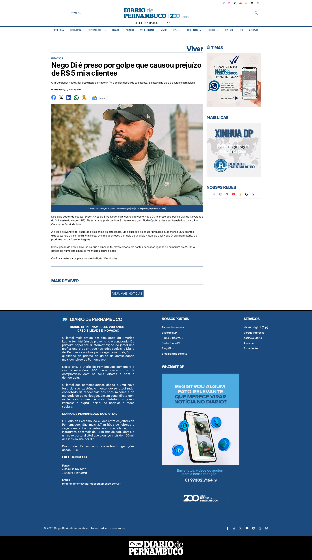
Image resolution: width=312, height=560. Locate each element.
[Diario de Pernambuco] (156, 13)
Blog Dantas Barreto (174, 353)
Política (59, 30)
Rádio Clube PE (171, 343)
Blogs (211, 30)
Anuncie (249, 343)
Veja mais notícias (127, 293)
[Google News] (252, 3)
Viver (164, 30)
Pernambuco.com (173, 327)
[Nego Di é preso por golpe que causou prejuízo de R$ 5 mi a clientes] (53, 97)
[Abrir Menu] (72, 13)
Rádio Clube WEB (172, 338)
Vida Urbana (147, 30)
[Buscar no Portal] (256, 13)
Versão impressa (254, 332)
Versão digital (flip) (256, 327)
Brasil (116, 30)
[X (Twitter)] (235, 3)
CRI (241, 30)
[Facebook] (225, 3)
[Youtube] (240, 3)
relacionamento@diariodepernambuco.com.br (91, 483)
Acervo (253, 30)
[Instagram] (229, 3)
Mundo (130, 30)
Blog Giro (168, 348)
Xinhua (229, 30)
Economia (75, 30)
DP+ (175, 30)
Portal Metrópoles (106, 258)
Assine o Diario (253, 338)
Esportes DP (95, 30)
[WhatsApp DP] (258, 3)
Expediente (251, 348)
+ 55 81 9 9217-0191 (74, 473)
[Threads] (246, 3)
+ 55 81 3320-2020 (74, 469)
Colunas (192, 30)
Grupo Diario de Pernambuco (71, 528)
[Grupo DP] (156, 548)
